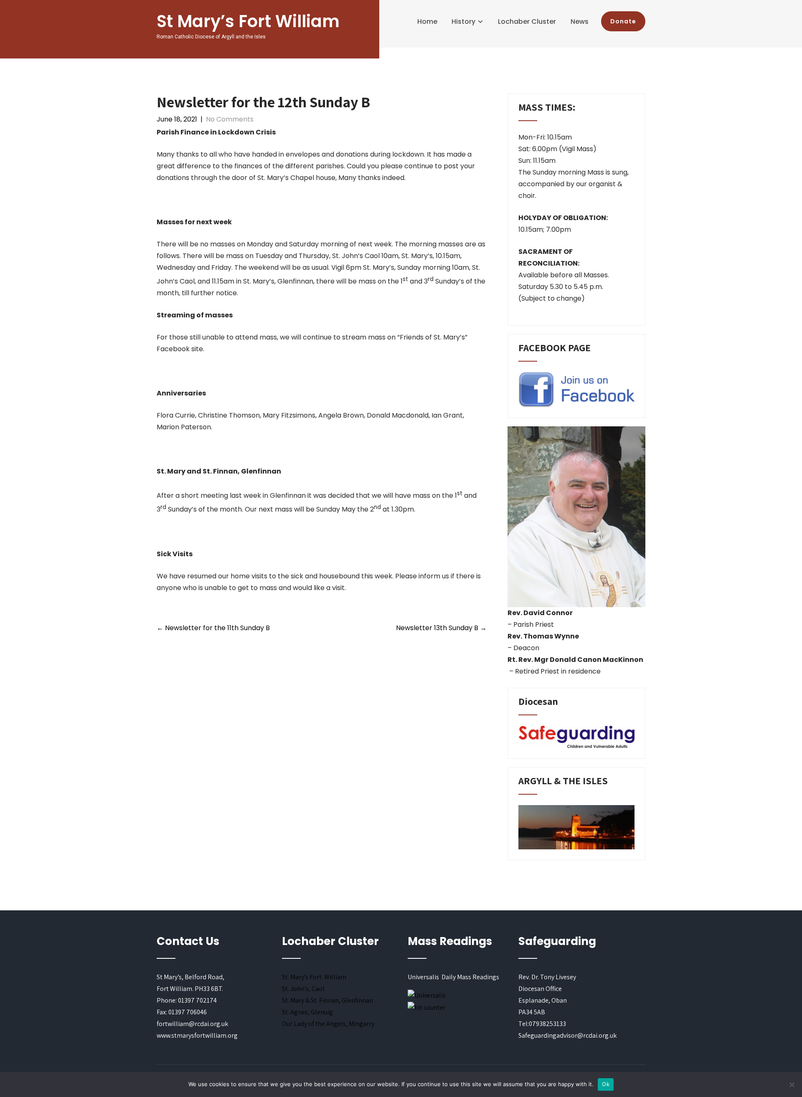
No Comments (230, 119)
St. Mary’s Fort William (314, 977)
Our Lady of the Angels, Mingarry (328, 1023)
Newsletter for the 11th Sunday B (213, 628)
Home (427, 21)
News (580, 21)
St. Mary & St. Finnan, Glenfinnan (327, 1000)
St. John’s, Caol (303, 988)
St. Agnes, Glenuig (307, 1012)
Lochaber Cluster (527, 21)
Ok (605, 1084)
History (463, 21)
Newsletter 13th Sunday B (441, 628)
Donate (623, 21)
